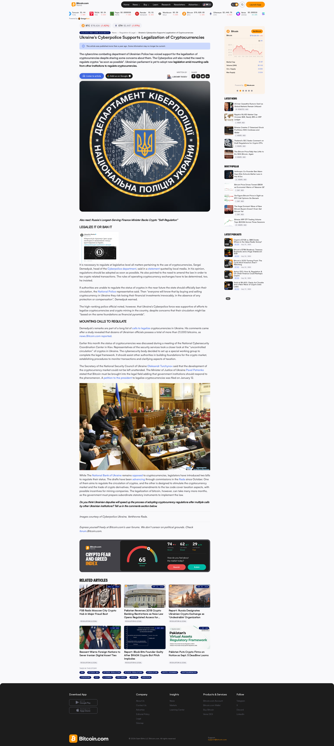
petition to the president (118, 377)
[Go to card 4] (246, 91)
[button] (129, 76)
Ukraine (134, 677)
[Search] (242, 4)
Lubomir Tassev (179, 77)
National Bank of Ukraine (107, 475)
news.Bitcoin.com (90, 336)
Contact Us (141, 705)
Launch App (255, 4)
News (135, 4)
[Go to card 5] (249, 91)
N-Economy (107, 677)
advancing (138, 479)
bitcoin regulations (133, 672)
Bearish (176, 567)
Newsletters (179, 4)
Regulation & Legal (127, 32)
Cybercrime (85, 677)
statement (154, 268)
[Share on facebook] (193, 76)
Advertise (193, 4)
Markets (173, 705)
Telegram (241, 701)
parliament (121, 677)
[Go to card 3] (243, 91)
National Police (107, 291)
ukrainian (146, 677)
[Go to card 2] (240, 91)
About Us (140, 701)
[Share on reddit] (203, 76)
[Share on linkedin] (207, 76)
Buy (145, 4)
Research (166, 4)
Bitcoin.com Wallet (211, 705)
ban (82, 672)
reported (106, 336)
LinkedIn (240, 714)
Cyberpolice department (122, 268)
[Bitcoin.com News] (80, 4)
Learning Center (177, 709)
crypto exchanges (169, 672)
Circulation (152, 672)
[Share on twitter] (198, 76)
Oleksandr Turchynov (160, 366)
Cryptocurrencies (189, 672)
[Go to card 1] (237, 91)
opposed (137, 475)
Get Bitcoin (257, 31)
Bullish (196, 567)
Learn (155, 4)
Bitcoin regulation (111, 672)
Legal (138, 718)
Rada (182, 479)
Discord (240, 709)
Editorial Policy (143, 714)
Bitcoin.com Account (213, 701)
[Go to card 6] (252, 91)
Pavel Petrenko (195, 370)
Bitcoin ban (93, 672)
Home (126, 4)
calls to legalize (141, 328)
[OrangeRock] (84, 18)
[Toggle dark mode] (234, 5)
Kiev (97, 677)
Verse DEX (208, 714)
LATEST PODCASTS (232, 234)
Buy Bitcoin (208, 709)
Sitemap (140, 723)
